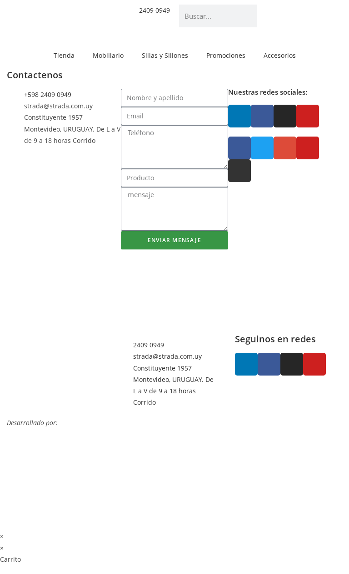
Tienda (64, 55)
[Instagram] (285, 116)
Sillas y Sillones (165, 55)
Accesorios (280, 55)
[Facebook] (262, 116)
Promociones (225, 55)
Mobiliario (108, 55)
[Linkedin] (239, 116)
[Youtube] (307, 116)
